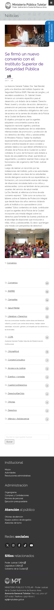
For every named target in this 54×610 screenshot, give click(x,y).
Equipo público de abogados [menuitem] (18, 520)
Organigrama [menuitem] (10, 492)
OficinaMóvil (13, 351)
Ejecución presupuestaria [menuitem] (16, 501)
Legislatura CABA (12, 566)
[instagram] (13, 545)
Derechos (12, 410)
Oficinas (11, 402)
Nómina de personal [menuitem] (14, 498)
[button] (9, 441)
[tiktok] (25, 545)
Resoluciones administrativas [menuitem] (18, 476)
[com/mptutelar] (7, 545)
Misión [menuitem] (8, 469)
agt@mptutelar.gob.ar (14, 599)
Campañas (12, 299)
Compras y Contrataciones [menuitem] (17, 495)
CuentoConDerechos (17, 385)
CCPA (10, 337)
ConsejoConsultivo (16, 360)
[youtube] (31, 545)
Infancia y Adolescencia (18, 419)
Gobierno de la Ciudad (15, 569)
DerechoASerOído (15, 393)
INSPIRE (11, 291)
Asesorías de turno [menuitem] (13, 523)
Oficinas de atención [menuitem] (14, 517)
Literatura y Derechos (17, 316)
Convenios (12, 263)
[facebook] (19, 545)
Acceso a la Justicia (16, 368)
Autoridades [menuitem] (10, 473)
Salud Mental (13, 308)
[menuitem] (27, 284)
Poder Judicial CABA (14, 563)
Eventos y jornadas (16, 377)
